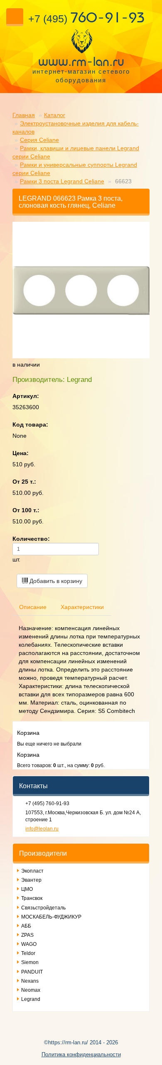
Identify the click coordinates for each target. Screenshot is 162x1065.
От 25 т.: (24, 481)
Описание (33, 607)
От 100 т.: (25, 510)
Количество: (31, 538)
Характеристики (82, 607)
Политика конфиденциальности (81, 1054)
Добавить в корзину (55, 581)
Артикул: (25, 396)
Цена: (20, 453)
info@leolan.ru (42, 829)
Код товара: (30, 424)
